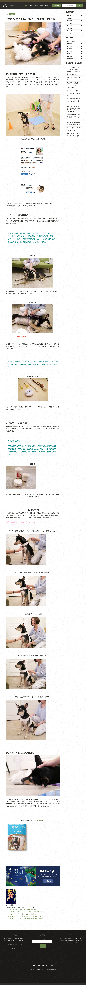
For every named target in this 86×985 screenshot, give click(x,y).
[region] (33, 876)
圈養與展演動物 (71, 58)
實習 (43, 965)
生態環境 (70, 56)
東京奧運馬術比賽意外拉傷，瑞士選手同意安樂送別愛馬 (25, 912)
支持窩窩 (56, 5)
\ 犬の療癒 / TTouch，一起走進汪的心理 (30, 19)
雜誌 (36, 5)
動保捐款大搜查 (71, 41)
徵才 (47, 965)
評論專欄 (70, 25)
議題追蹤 (70, 18)
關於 (39, 965)
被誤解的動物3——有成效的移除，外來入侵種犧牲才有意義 (26, 919)
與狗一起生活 (39, 821)
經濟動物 (70, 51)
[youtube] (15, 948)
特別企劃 (70, 33)
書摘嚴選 (70, 28)
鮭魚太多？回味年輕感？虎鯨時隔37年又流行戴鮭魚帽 (73, 109)
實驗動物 (70, 48)
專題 (31, 5)
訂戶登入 (83, 1)
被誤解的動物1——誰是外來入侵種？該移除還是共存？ (24, 916)
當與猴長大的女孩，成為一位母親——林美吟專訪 (23, 914)
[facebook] (12, 948)
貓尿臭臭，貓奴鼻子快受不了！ (73, 78)
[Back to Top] (82, 981)
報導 (26, 5)
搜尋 (80, 5)
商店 (52, 965)
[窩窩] (8, 5)
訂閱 (43, 946)
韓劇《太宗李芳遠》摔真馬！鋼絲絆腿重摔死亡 (73, 101)
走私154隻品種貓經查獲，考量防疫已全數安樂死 (22, 909)
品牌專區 (70, 30)
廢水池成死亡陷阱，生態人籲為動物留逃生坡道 (73, 93)
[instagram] (17, 948)
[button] (74, 16)
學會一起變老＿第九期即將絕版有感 (73, 129)
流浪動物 (70, 53)
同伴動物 (70, 46)
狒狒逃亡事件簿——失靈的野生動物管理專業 (73, 123)
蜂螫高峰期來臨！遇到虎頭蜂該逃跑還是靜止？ (73, 117)
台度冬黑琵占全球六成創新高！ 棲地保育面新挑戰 (74, 136)
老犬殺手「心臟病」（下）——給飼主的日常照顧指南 (73, 85)
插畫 (41, 5)
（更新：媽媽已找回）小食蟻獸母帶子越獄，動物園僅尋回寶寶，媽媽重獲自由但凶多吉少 (73, 70)
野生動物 (70, 43)
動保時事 (70, 15)
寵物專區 (70, 20)
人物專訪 (70, 23)
